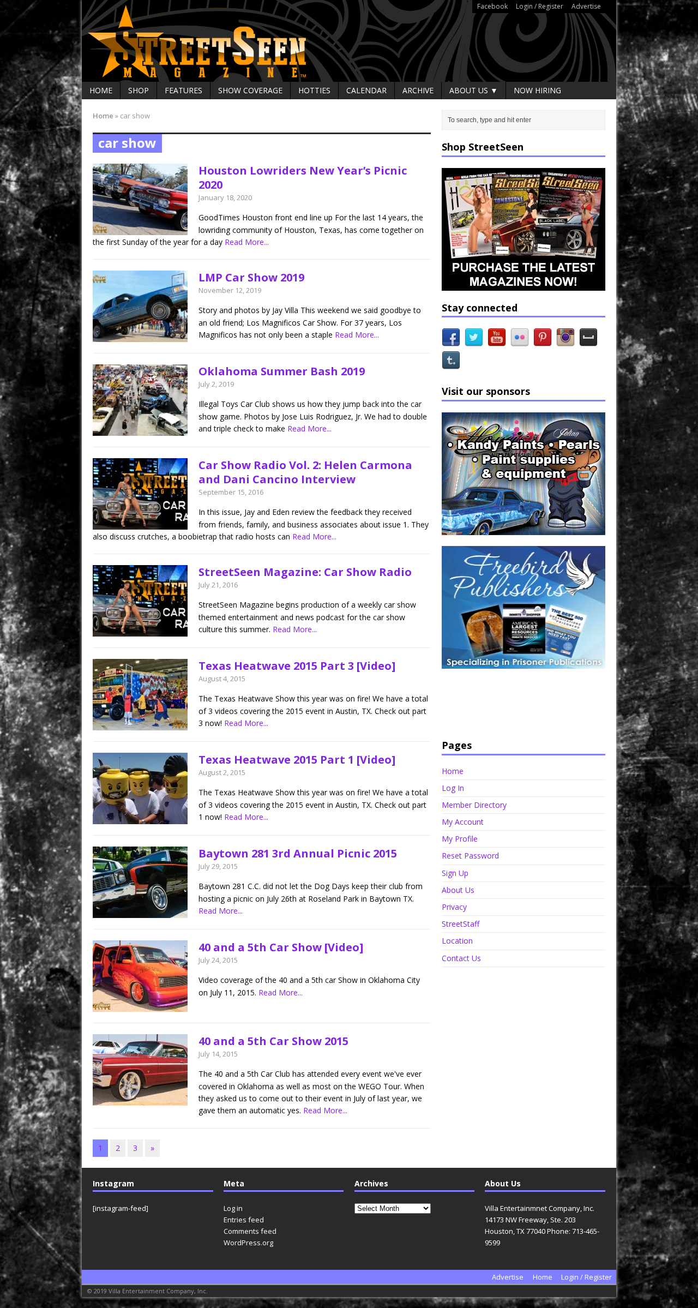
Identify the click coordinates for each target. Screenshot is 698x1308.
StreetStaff (460, 924)
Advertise (586, 6)
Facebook (492, 6)
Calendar (366, 90)
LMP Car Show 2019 (251, 277)
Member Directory (474, 805)
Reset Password (470, 855)
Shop (138, 90)
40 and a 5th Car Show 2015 (273, 1041)
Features (183, 90)
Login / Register (539, 6)
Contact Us (461, 958)
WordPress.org (248, 1242)
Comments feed (250, 1231)
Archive (418, 90)
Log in (233, 1208)
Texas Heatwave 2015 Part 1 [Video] (296, 759)
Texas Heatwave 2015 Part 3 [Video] (296, 665)
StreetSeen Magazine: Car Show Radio (305, 572)
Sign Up (455, 873)
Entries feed (244, 1220)
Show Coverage (250, 90)
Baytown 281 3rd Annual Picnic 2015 (297, 853)
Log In (453, 788)
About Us (458, 890)
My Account (463, 822)
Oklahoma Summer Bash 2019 (281, 371)
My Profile (460, 838)
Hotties (314, 90)
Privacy (454, 907)
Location (457, 940)
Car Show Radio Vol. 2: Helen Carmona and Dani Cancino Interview (305, 472)
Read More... (247, 242)
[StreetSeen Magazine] (349, 41)
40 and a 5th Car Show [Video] (280, 947)
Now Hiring (537, 90)
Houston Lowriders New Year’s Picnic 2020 (302, 177)
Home (100, 90)
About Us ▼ (473, 90)
